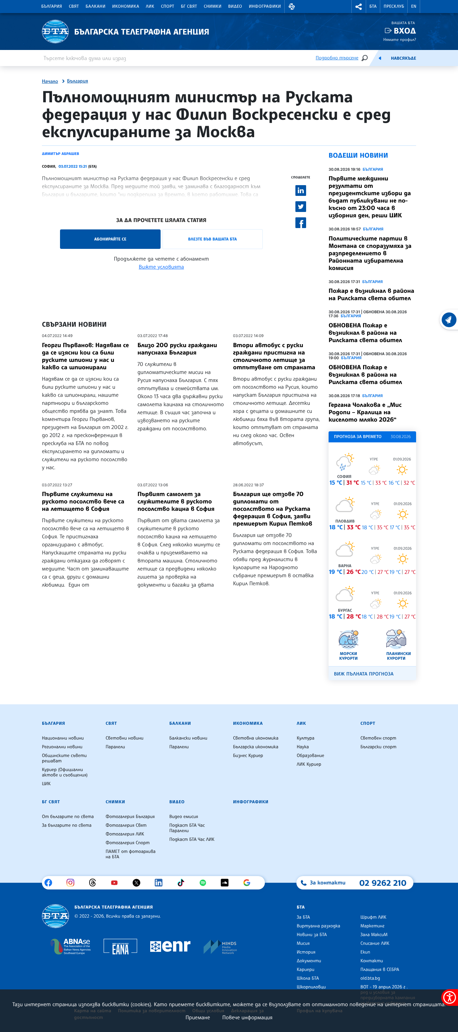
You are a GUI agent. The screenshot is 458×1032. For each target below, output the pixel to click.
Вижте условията (161, 266)
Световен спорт (378, 738)
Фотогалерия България (130, 816)
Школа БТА (308, 978)
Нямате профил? (399, 39)
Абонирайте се (110, 238)
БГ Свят (189, 6)
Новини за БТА (312, 934)
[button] (292, 6)
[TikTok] (183, 883)
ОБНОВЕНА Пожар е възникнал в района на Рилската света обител (365, 333)
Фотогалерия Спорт (128, 843)
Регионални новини (62, 747)
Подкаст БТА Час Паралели (187, 828)
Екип (365, 952)
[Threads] (95, 883)
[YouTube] (117, 883)
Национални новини (63, 738)
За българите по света (67, 825)
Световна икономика (255, 738)
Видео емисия (183, 816)
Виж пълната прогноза (364, 674)
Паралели (115, 747)
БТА (373, 6)
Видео (235, 6)
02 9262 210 (383, 883)
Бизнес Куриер (248, 755)
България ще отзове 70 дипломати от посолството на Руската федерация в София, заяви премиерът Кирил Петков (272, 508)
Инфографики (265, 6)
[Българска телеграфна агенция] (55, 916)
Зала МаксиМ (374, 934)
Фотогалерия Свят (126, 825)
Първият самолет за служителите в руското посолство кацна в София (176, 501)
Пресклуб (394, 6)
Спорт (167, 6)
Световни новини (125, 738)
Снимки (213, 6)
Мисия (303, 943)
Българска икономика (255, 747)
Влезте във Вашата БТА (212, 238)
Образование (310, 755)
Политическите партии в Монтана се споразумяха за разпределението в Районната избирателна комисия (370, 253)
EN (413, 6)
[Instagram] (73, 883)
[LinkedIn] (161, 883)
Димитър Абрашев (60, 153)
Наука (303, 747)
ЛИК (150, 6)
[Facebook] (51, 883)
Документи (309, 961)
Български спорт (378, 747)
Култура (305, 738)
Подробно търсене (337, 58)
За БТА (303, 917)
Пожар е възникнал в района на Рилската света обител (371, 294)
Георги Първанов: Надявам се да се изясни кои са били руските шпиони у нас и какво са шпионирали (85, 356)
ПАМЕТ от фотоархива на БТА (131, 854)
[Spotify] (205, 883)
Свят (74, 6)
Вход (405, 31)
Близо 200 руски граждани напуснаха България (177, 348)
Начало (50, 81)
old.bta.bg (370, 978)
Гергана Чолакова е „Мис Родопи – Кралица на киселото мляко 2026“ (365, 412)
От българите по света (68, 816)
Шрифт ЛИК (373, 917)
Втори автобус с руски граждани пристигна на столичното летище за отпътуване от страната (274, 356)
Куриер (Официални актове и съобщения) (65, 772)
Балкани (95, 6)
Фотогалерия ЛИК (125, 834)
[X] (139, 883)
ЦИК (46, 783)
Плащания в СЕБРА (379, 969)
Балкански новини (188, 738)
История (306, 952)
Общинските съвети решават (64, 758)
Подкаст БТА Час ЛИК (192, 839)
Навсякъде (403, 58)
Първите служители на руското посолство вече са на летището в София (83, 501)
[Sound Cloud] (227, 883)
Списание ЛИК (374, 943)
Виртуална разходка (318, 926)
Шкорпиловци (311, 987)
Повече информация (247, 1017)
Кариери (305, 969)
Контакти (371, 961)
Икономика (125, 6)
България (51, 6)
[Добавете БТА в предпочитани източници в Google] (249, 883)
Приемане (197, 1017)
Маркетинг (372, 926)
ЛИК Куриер (309, 764)
